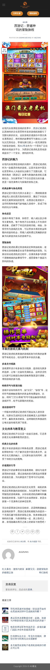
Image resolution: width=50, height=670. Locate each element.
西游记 (36, 128)
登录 (30, 590)
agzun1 (37, 38)
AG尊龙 (24, 146)
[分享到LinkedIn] (37, 531)
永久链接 (33, 541)
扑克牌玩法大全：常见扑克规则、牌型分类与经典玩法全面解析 (28, 637)
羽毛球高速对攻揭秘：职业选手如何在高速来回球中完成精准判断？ (28, 610)
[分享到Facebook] (17, 531)
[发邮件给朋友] (27, 531)
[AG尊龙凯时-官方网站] (25, 5)
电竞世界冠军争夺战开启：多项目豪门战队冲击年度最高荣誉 (28, 628)
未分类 (25, 22)
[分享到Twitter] (22, 531)
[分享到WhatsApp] (12, 531)
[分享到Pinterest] (32, 531)
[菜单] (3, 4)
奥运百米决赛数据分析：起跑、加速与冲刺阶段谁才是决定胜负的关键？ (28, 619)
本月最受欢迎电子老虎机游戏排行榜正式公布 (28, 646)
